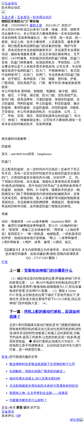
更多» (5, 356)
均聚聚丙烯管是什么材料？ (28, 400)
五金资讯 (23, 17)
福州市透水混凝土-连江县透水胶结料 (34, 378)
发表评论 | (11, 415)
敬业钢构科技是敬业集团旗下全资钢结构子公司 (42, 364)
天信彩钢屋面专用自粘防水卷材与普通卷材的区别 (43, 385)
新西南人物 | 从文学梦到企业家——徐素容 (38, 393)
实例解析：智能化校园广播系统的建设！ (37, 371)
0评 (18, 415)
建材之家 (36, 25)
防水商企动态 (42, 17)
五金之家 (8, 17)
